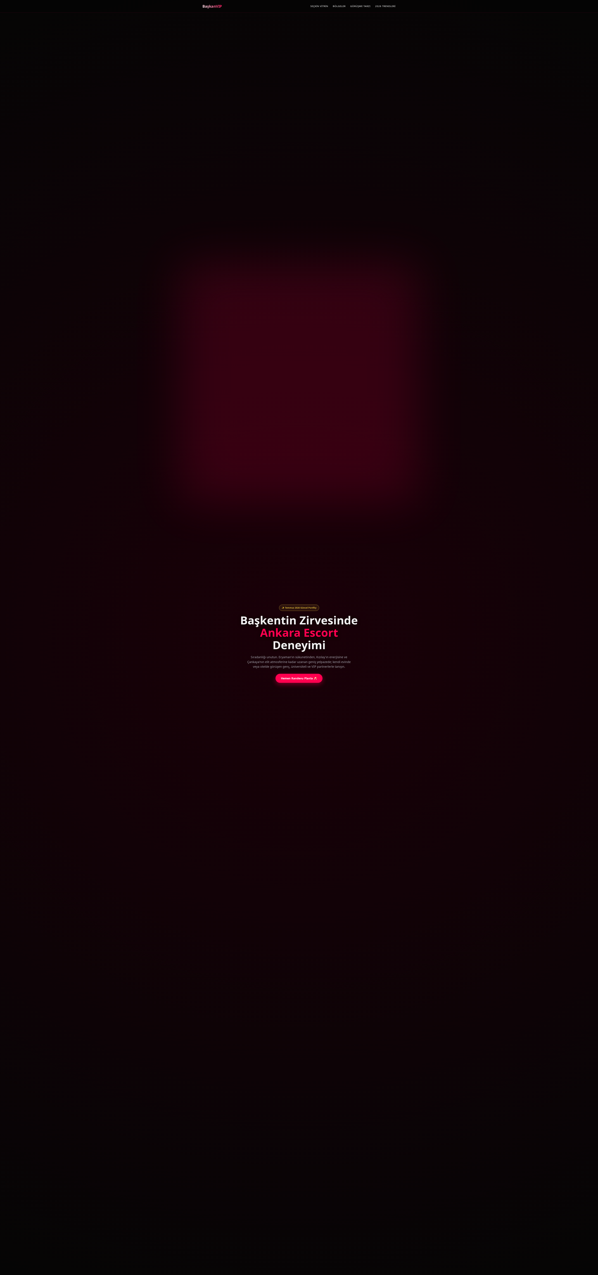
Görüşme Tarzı (360, 6)
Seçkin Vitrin (319, 6)
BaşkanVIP (212, 6)
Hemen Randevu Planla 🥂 (299, 678)
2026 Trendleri (385, 6)
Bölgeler (339, 6)
